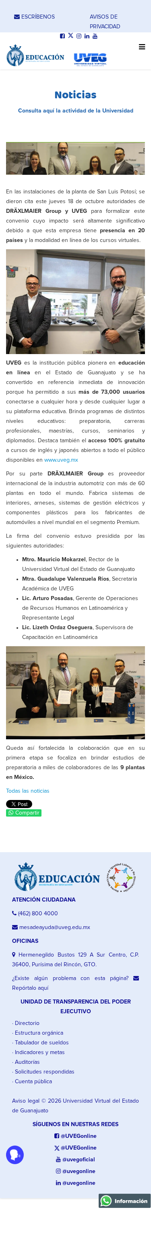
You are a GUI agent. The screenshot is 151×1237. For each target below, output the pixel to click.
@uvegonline (78, 1171)
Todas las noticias (28, 791)
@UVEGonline (78, 1136)
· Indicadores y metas (38, 1052)
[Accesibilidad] (15, 1155)
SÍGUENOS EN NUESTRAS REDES (75, 1124)
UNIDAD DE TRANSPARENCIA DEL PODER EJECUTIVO (76, 1006)
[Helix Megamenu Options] (140, 51)
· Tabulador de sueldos (40, 1043)
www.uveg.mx (61, 460)
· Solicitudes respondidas (43, 1072)
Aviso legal (25, 1101)
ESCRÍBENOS (37, 17)
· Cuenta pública (32, 1081)
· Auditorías (26, 1062)
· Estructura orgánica (37, 1033)
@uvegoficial (78, 1160)
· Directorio (25, 1023)
